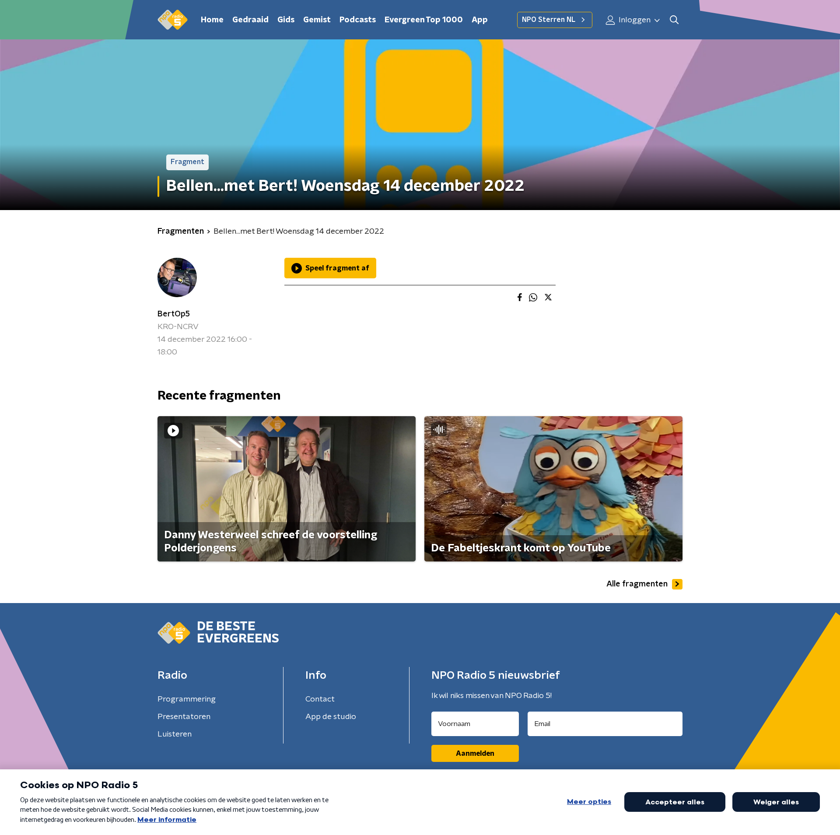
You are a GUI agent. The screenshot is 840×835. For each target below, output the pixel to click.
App (480, 20)
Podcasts (358, 20)
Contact (320, 699)
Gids (285, 20)
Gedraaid (250, 20)
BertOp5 (174, 314)
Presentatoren (184, 717)
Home (212, 20)
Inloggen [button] (633, 20)
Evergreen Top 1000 (424, 20)
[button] (673, 20)
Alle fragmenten (637, 584)
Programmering (187, 699)
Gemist (317, 20)
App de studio (330, 717)
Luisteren (175, 734)
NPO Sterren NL (548, 19)
